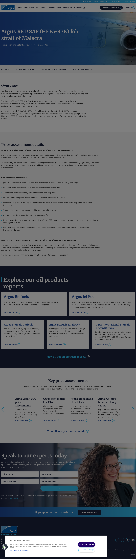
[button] (4, 547)
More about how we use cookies (19, 550)
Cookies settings (86, 550)
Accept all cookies (86, 544)
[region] (56, 546)
